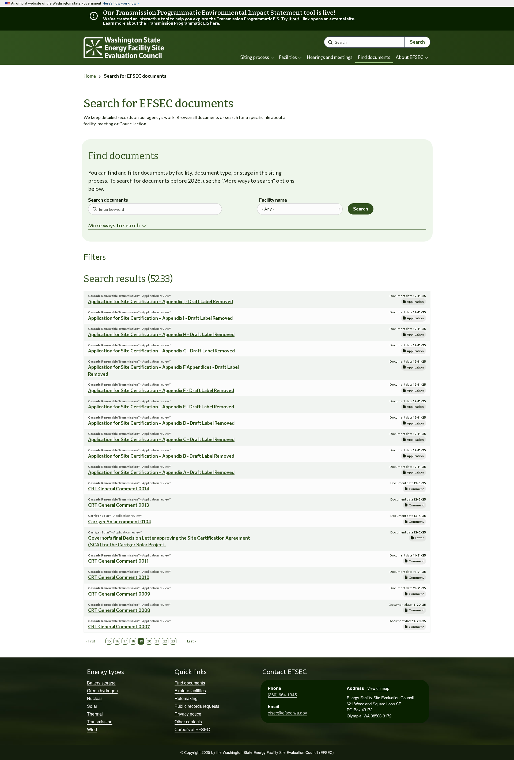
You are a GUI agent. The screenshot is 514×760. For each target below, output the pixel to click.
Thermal (95, 714)
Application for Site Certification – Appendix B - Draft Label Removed (161, 456)
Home (90, 76)
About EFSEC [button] (410, 57)
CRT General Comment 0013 (118, 505)
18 (133, 641)
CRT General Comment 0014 (118, 488)
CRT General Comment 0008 (119, 610)
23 (173, 641)
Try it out (290, 18)
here (214, 22)
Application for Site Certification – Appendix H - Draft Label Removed (161, 334)
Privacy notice (188, 714)
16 (117, 641)
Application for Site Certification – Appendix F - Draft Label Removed (161, 390)
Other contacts (188, 721)
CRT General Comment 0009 (119, 594)
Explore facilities (190, 690)
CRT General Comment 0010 (118, 577)
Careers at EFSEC (192, 729)
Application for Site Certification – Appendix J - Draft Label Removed (160, 301)
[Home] (138, 47)
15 (109, 641)
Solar (92, 706)
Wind (92, 729)
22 (165, 641)
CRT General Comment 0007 (119, 626)
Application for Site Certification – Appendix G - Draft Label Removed (161, 350)
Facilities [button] (288, 57)
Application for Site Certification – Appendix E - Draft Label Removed (161, 406)
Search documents (108, 200)
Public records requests (197, 706)
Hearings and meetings (330, 57)
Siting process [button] (255, 57)
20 (149, 641)
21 (157, 641)
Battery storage (101, 683)
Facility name (273, 200)
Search (417, 42)
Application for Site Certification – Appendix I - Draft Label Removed (160, 318)
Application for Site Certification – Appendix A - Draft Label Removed (161, 472)
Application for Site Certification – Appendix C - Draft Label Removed (161, 439)
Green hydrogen (102, 690)
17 (125, 641)
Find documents (374, 57)
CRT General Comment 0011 (118, 561)
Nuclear (94, 698)
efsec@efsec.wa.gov (287, 713)
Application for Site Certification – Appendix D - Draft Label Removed (161, 423)
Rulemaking (186, 698)
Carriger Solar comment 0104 (119, 521)
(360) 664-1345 (282, 694)
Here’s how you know (120, 3)
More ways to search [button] (114, 225)
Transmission (99, 721)
